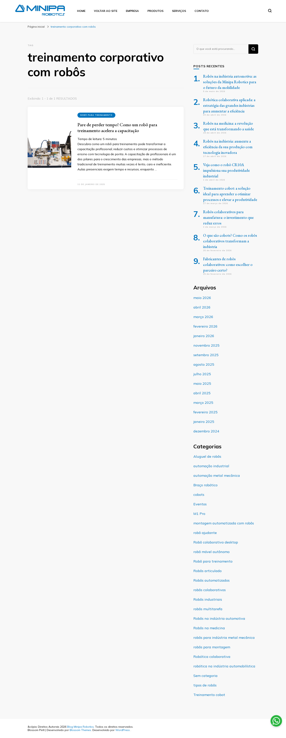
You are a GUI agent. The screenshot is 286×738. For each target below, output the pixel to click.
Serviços (179, 11)
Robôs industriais (207, 599)
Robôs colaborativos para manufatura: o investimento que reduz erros (228, 217)
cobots (198, 494)
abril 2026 (202, 307)
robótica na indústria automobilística (224, 666)
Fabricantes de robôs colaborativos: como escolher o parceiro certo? (228, 264)
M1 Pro (199, 513)
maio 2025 (202, 383)
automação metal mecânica (216, 475)
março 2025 (203, 402)
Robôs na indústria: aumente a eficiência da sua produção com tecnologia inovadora (228, 147)
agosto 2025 (203, 364)
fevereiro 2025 (205, 412)
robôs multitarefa (207, 609)
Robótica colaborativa (211, 656)
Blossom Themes (80, 730)
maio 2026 (202, 297)
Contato (202, 11)
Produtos (155, 11)
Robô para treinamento (96, 115)
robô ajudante (205, 532)
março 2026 (203, 317)
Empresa (132, 11)
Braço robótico (205, 485)
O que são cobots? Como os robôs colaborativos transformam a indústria (230, 241)
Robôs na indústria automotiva (219, 618)
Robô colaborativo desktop (215, 542)
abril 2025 (202, 393)
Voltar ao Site (105, 11)
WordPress (122, 730)
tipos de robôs (205, 685)
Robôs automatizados (211, 580)
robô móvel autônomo (211, 552)
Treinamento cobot (209, 694)
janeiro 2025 (203, 421)
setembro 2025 (205, 355)
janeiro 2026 (203, 336)
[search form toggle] (270, 10)
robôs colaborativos (209, 590)
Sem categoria (205, 675)
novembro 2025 (206, 345)
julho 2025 (202, 374)
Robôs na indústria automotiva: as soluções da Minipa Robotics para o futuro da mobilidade (229, 82)
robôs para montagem (211, 647)
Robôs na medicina (209, 628)
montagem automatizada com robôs (223, 523)
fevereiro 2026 (205, 326)
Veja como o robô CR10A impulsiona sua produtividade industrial (226, 170)
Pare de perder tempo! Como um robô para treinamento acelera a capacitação (117, 127)
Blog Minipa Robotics (80, 726)
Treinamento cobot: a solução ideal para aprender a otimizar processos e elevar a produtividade (230, 194)
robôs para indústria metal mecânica (224, 637)
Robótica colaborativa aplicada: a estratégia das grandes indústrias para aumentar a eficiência (229, 105)
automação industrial (211, 466)
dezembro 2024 (206, 431)
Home (81, 11)
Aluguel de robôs (207, 456)
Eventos (200, 504)
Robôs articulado (207, 571)
